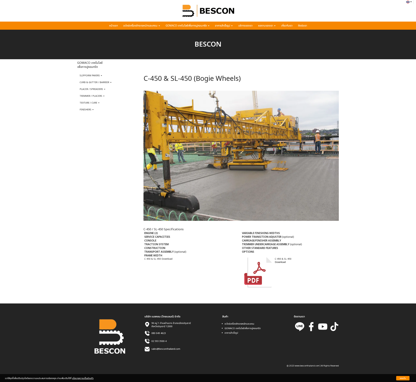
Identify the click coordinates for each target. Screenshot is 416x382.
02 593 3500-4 (159, 341)
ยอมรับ (403, 378)
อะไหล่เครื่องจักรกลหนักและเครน (140, 26)
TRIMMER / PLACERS (91, 96)
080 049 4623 (158, 333)
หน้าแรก (113, 26)
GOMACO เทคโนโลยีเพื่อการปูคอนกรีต (187, 26)
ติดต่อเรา (302, 26)
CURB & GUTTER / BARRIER (95, 82)
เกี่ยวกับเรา (286, 26)
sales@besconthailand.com (165, 349)
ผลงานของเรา (266, 26)
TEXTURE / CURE (89, 103)
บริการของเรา (245, 26)
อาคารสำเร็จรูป (223, 26)
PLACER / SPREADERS (92, 89)
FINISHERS (86, 109)
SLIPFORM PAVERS (90, 75)
